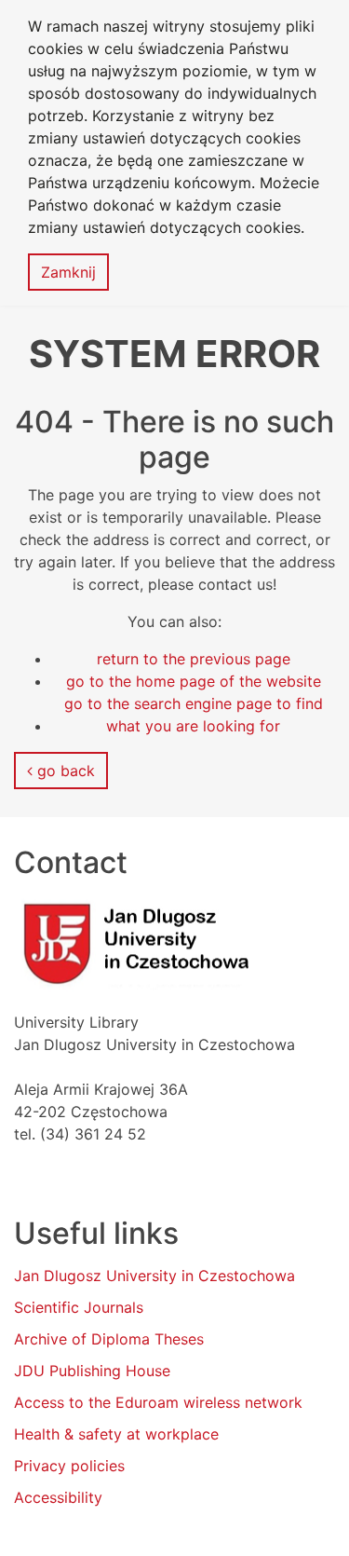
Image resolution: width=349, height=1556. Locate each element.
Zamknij (68, 272)
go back (64, 770)
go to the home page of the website (193, 681)
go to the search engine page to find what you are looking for (193, 714)
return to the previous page (193, 658)
